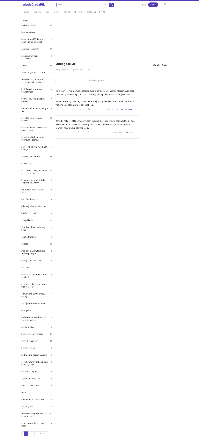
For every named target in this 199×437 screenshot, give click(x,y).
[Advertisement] (115, 36)
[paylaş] (88, 109)
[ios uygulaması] (104, 12)
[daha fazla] (165, 4)
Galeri (56, 11)
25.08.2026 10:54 (112, 109)
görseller (157, 65)
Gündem (37, 11)
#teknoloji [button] (91, 11)
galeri (77, 69)
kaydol (153, 4)
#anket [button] (67, 11)
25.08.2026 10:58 (118, 132)
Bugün (27, 11)
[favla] (80, 109)
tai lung (129, 132)
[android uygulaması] (100, 12)
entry (61, 69)
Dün (48, 11)
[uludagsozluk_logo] (34, 4)
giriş (144, 4)
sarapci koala (126, 109)
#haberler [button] (78, 11)
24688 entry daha (96, 80)
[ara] (111, 5)
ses (89, 69)
